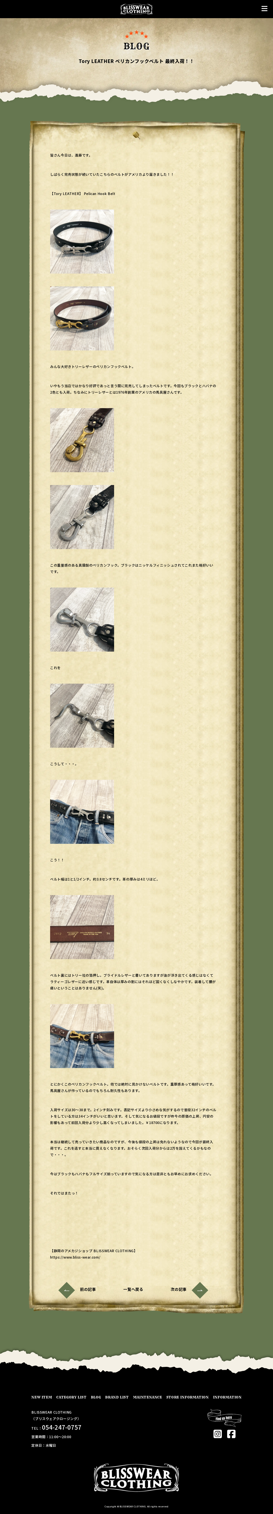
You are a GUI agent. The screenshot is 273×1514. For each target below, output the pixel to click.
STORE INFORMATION (187, 1397)
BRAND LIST (117, 1397)
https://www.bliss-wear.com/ (75, 1257)
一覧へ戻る (133, 1289)
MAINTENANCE (147, 1397)
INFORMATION (227, 1397)
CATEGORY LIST (71, 1397)
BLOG (96, 1397)
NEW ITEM (41, 1397)
